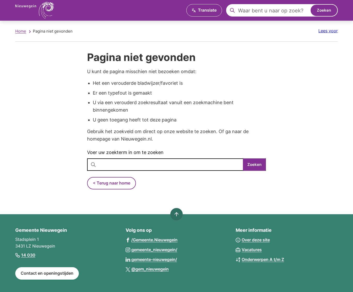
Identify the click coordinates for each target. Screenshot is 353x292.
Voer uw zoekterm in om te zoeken (125, 152)
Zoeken (324, 10)
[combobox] (282, 10)
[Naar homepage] (34, 10)
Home (20, 31)
